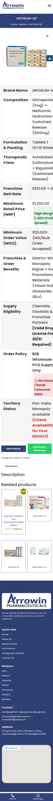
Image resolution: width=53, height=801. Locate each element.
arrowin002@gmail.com (14, 719)
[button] (49, 5)
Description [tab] (11, 466)
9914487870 (39, 712)
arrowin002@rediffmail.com (16, 716)
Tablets (26, 457)
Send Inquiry (13, 448)
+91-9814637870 (10, 712)
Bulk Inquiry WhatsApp (39, 448)
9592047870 (25, 712)
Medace (23, 24)
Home (14, 24)
